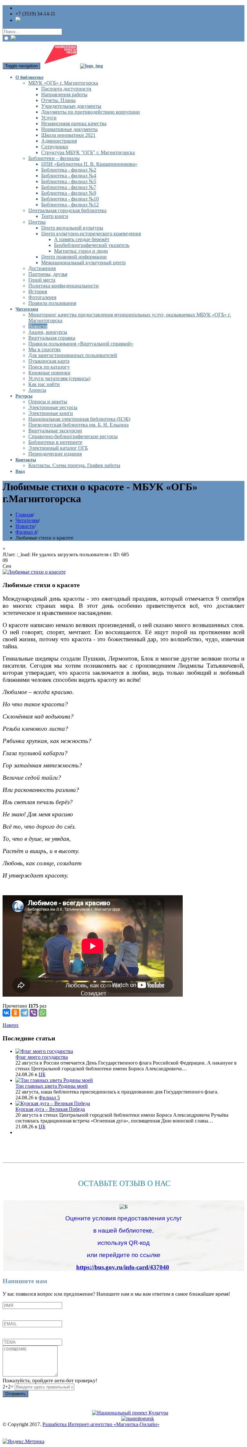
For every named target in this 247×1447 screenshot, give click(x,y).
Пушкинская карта (48, 361)
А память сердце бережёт (81, 239)
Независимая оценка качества (73, 123)
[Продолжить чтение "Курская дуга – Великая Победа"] (52, 1103)
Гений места (41, 280)
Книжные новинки (49, 372)
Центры (37, 222)
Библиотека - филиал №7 (68, 187)
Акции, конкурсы (47, 332)
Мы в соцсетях (44, 349)
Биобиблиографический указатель (91, 245)
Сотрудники (54, 146)
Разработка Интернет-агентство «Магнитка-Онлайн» (101, 1424)
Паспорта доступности (66, 88)
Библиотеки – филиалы (54, 158)
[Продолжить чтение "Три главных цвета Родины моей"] (54, 1080)
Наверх (11, 1025)
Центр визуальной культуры (72, 227)
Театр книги (54, 216)
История (37, 291)
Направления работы (64, 94)
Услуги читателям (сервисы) (59, 378)
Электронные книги (50, 413)
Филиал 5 (49, 1097)
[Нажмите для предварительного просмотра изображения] (34, 572)
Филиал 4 (26, 532)
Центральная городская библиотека (67, 210)
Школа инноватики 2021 (68, 135)
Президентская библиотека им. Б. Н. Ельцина (78, 425)
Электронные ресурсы (53, 407)
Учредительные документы (71, 106)
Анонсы (37, 390)
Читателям (26, 309)
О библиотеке (29, 77)
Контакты (25, 459)
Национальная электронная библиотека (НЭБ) (79, 419)
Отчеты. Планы (58, 100)
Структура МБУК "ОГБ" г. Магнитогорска (88, 152)
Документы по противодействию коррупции (90, 112)
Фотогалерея (42, 297)
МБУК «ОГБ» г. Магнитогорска (63, 83)
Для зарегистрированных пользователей (72, 355)
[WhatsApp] (42, 1013)
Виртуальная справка (51, 338)
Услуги (49, 117)
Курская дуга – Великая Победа (50, 1109)
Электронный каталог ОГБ (58, 448)
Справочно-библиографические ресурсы (73, 436)
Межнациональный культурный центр (83, 262)
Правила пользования (52, 303)
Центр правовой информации (74, 256)
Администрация (59, 141)
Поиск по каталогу (49, 367)
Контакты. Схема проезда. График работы (74, 465)
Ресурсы (23, 396)
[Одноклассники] (15, 1013)
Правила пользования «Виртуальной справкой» (80, 343)
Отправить (15, 1393)
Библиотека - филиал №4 (68, 175)
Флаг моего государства (41, 1057)
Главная (24, 514)
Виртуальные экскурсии (55, 430)
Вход (20, 471)
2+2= (9, 1386)
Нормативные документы (69, 129)
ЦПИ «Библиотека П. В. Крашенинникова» (89, 164)
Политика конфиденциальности (63, 285)
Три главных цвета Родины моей (51, 1086)
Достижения (42, 268)
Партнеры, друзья (47, 274)
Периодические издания (55, 453)
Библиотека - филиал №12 (70, 204)
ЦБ (42, 1074)
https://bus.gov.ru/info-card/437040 (122, 1267)
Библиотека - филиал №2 (68, 170)
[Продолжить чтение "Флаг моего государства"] (44, 1051)
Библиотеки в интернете (55, 442)
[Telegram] (24, 1013)
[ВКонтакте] (6, 1013)
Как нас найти (44, 384)
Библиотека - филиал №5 (68, 181)
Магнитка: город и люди (81, 251)
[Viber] (33, 1013)
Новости (37, 326)
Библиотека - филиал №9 (68, 193)
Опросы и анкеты (47, 401)
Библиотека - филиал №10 (70, 199)
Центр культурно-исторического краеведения (91, 233)
